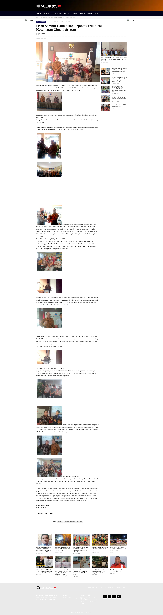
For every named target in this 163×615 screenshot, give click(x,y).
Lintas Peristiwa (43, 17)
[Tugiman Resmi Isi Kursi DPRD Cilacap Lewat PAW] (105, 107)
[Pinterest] (117, 34)
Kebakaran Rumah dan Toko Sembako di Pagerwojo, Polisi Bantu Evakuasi (62, 548)
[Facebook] (109, 34)
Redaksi (43, 33)
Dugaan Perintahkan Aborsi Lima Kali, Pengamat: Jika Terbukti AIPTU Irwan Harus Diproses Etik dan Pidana (43, 549)
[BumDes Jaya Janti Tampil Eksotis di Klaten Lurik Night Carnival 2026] (118, 540)
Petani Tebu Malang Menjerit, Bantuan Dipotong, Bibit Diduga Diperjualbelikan (99, 571)
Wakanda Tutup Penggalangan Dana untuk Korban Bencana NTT (100, 548)
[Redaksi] (37, 34)
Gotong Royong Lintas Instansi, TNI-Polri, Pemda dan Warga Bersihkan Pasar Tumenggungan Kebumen (119, 98)
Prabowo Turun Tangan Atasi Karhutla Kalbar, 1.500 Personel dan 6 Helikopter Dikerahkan (80, 549)
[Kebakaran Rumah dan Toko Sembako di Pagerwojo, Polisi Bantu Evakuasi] (63, 540)
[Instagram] (109, 596)
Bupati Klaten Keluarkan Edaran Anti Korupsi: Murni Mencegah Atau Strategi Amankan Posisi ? (119, 70)
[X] (113, 34)
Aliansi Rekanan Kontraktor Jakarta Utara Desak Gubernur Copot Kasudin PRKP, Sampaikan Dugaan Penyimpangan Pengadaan (63, 573)
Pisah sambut (79, 521)
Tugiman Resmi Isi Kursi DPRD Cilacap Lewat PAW (119, 105)
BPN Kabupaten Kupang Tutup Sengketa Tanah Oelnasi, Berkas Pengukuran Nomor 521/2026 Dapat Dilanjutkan (114, 59)
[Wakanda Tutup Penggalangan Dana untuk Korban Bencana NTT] (100, 540)
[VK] (121, 34)
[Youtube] (119, 596)
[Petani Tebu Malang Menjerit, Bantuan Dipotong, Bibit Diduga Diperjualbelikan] (100, 562)
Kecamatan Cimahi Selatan (70, 521)
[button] (124, 13)
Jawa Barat (60, 521)
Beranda (37, 17)
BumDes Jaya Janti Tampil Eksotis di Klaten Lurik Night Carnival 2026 (118, 548)
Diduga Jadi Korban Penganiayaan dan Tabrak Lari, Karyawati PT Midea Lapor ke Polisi (81, 572)
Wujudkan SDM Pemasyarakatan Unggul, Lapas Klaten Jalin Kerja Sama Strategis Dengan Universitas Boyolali (119, 79)
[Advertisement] (68, 192)
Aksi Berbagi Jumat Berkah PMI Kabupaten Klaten (117, 570)
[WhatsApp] (125, 34)
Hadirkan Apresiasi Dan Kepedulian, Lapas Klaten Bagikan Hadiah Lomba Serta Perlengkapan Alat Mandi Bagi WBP (119, 89)
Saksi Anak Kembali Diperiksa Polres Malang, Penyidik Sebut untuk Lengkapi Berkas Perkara (44, 571)
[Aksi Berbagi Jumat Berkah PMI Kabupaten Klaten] (118, 562)
